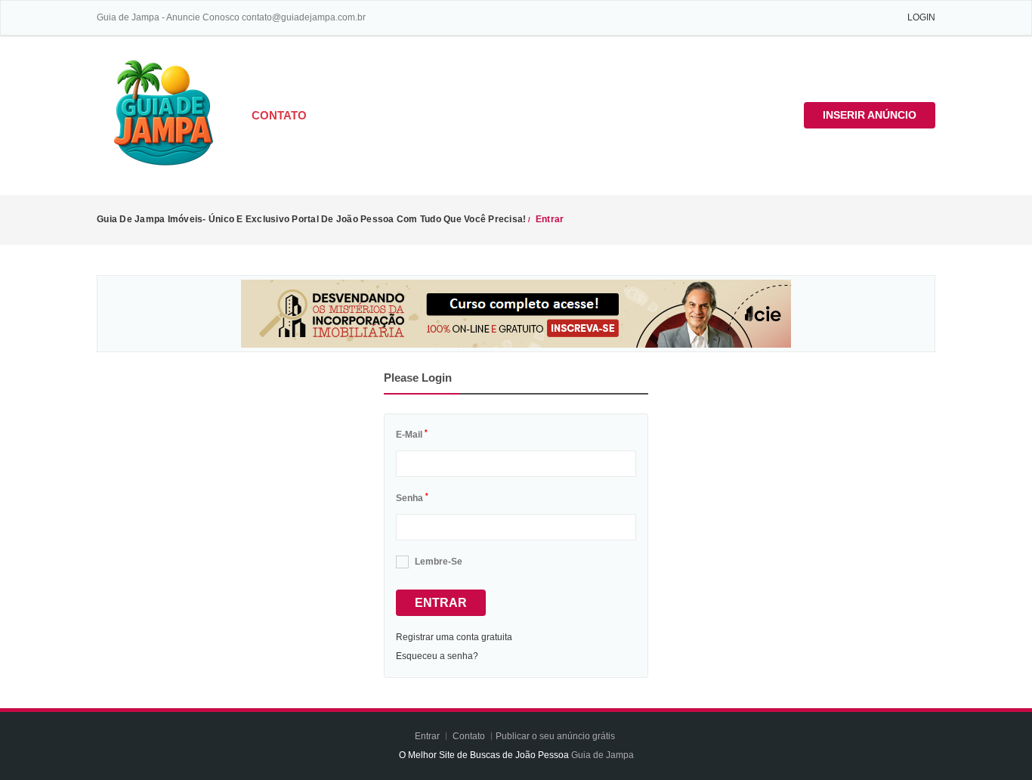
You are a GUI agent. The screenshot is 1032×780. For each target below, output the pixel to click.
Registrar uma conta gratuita (454, 637)
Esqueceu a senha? (437, 656)
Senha (412, 498)
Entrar (441, 602)
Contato (279, 115)
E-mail (412, 435)
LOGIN (921, 17)
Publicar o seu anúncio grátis (556, 736)
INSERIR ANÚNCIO (869, 115)
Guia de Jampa (602, 755)
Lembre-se (438, 561)
